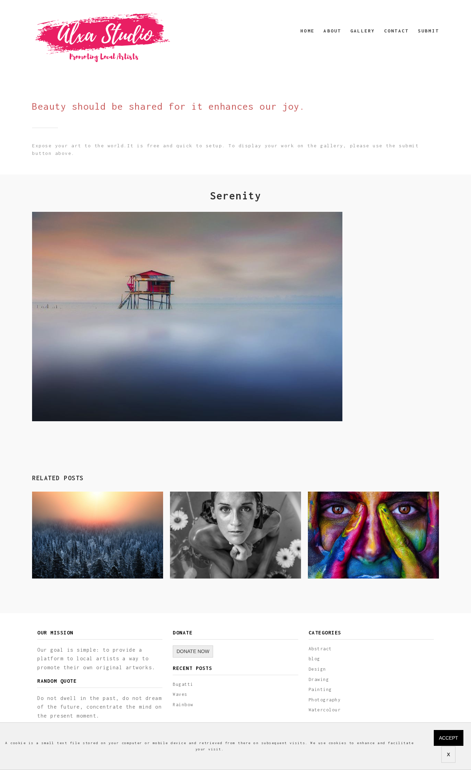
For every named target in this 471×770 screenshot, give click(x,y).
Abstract (320, 648)
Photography (325, 699)
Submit (428, 30)
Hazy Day (58, 563)
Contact (396, 30)
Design (317, 669)
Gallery (362, 30)
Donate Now (193, 651)
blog (314, 658)
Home (307, 30)
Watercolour (325, 709)
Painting (320, 689)
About (332, 30)
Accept (448, 738)
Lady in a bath (207, 563)
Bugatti (183, 684)
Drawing (319, 679)
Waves (180, 694)
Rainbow (183, 704)
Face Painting (343, 563)
